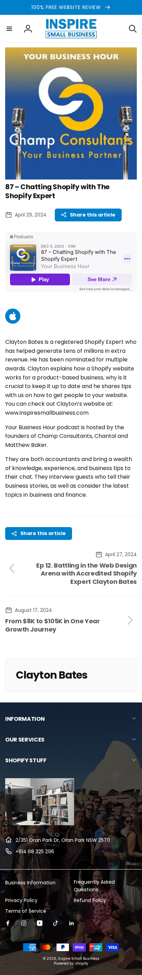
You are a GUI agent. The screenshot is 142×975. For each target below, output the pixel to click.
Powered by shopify (71, 963)
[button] (9, 28)
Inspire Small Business (78, 958)
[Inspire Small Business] (39, 823)
